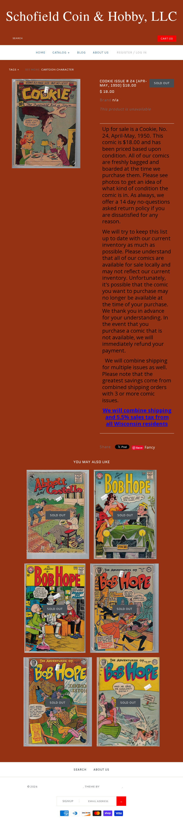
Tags (14, 69)
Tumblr (147, 38)
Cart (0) (167, 38)
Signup (67, 801)
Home (40, 52)
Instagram (141, 38)
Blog (81, 52)
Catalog (61, 52)
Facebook (119, 38)
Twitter (125, 38)
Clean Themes (111, 786)
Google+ (136, 38)
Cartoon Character (57, 69)
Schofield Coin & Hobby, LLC (60, 786)
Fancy (150, 447)
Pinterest (130, 38)
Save (139, 447)
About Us (101, 52)
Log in (141, 52)
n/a (115, 99)
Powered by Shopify (140, 786)
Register (124, 52)
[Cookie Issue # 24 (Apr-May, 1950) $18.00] (46, 81)
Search (80, 769)
